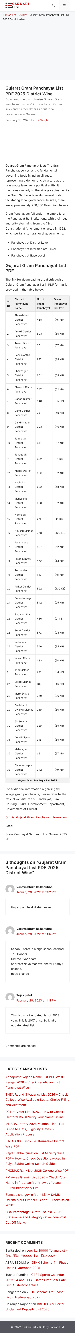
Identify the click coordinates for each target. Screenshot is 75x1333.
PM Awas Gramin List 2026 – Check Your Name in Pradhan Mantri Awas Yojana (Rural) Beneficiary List (35, 1183)
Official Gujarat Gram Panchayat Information (36, 817)
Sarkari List (9, 14)
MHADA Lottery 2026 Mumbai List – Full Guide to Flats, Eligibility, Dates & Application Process (34, 1129)
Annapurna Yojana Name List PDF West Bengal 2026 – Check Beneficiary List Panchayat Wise (34, 1082)
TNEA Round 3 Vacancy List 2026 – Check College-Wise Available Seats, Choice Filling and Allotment (37, 1100)
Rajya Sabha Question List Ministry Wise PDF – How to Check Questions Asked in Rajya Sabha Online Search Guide (35, 1158)
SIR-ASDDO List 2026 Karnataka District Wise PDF (34, 1143)
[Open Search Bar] (53, 5)
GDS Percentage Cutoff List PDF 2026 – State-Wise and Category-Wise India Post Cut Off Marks (35, 1217)
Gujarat (23, 14)
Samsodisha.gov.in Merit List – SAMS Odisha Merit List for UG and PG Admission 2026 (37, 1200)
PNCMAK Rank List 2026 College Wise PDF (37, 1170)
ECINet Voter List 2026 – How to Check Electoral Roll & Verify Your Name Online (34, 1114)
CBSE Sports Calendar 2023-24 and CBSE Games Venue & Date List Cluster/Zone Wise (35, 1280)
